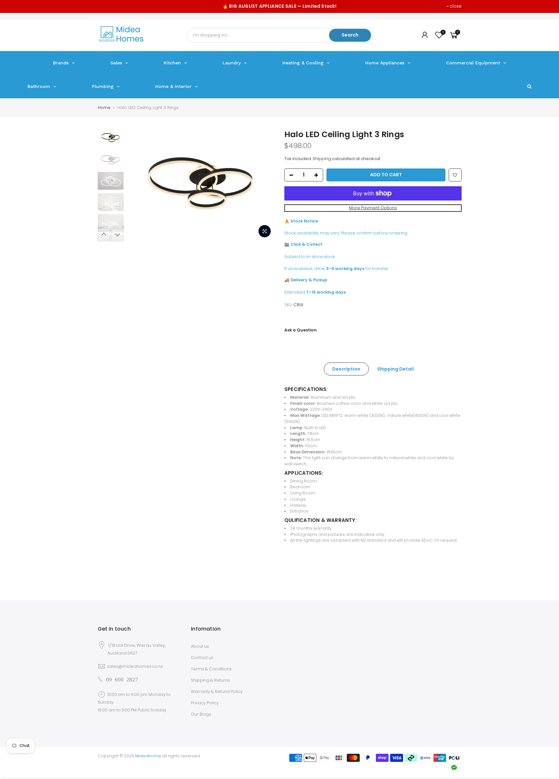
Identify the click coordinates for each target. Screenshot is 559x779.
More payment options (373, 208)
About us (200, 646)
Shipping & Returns (210, 680)
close (456, 6)
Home (104, 107)
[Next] (263, 185)
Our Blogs (201, 714)
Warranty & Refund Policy (217, 691)
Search (350, 35)
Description (346, 369)
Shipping (321, 158)
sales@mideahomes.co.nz (135, 666)
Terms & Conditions (211, 669)
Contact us (202, 657)
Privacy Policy (205, 703)
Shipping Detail (395, 369)
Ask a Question (300, 330)
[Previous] (138, 185)
